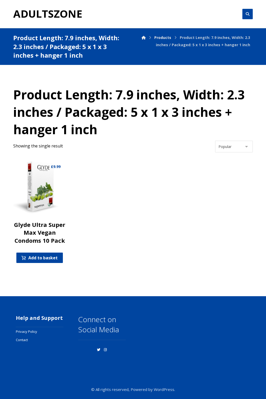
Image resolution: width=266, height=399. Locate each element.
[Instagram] (105, 349)
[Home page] (144, 37)
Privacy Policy (26, 331)
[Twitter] (98, 349)
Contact (22, 339)
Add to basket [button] (43, 258)
